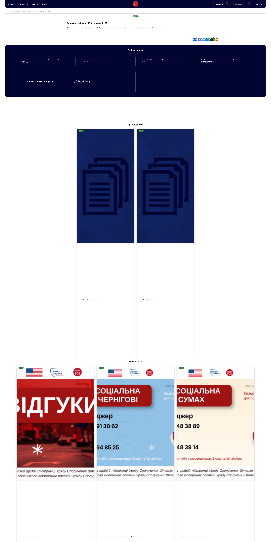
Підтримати (220, 4)
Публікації (12, 4)
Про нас (35, 4)
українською (144, 28)
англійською (152, 28)
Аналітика (24, 4)
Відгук (44, 4)
